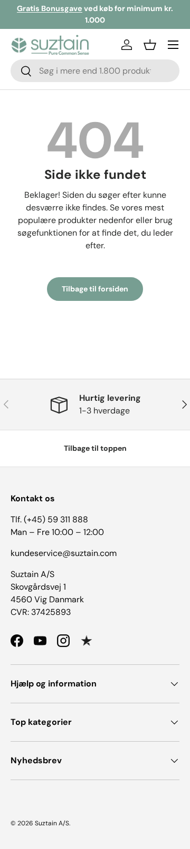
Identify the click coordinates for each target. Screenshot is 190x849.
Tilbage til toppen (95, 448)
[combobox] (95, 70)
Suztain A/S (52, 823)
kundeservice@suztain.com (64, 553)
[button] (150, 44)
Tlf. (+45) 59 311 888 (49, 519)
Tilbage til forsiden (95, 289)
